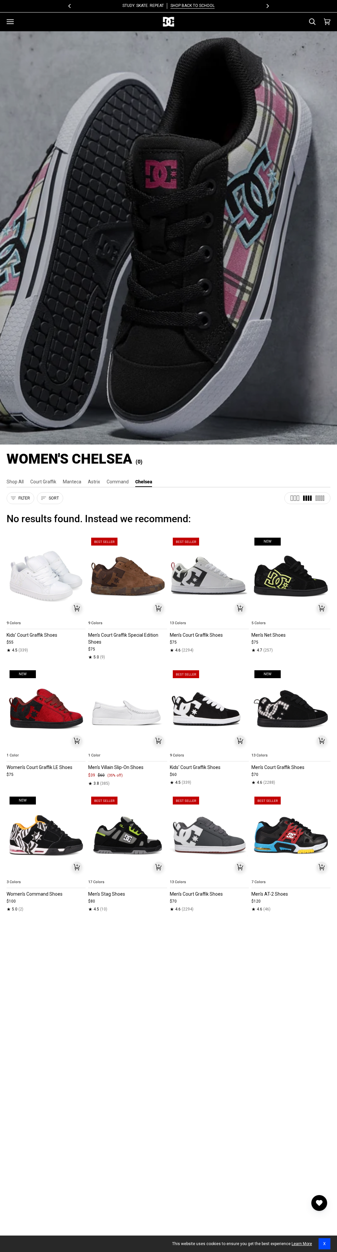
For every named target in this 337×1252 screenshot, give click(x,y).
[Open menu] (10, 21)
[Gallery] (46, 576)
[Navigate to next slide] (80, 615)
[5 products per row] (320, 498)
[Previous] (70, 6)
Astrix (94, 481)
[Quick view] (77, 608)
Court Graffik (43, 481)
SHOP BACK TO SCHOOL (192, 5)
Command (118, 481)
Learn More (302, 1243)
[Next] (267, 6)
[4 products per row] (307, 498)
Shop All (15, 481)
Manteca (72, 481)
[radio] (15, 615)
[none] (46, 615)
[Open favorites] (319, 1203)
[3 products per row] (295, 498)
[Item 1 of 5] (46, 576)
